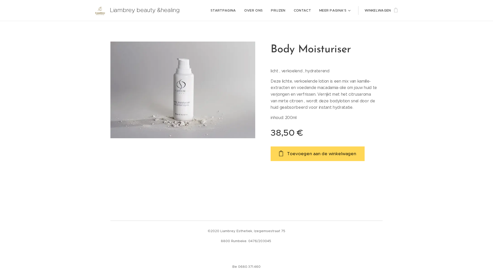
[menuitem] (224, 10)
